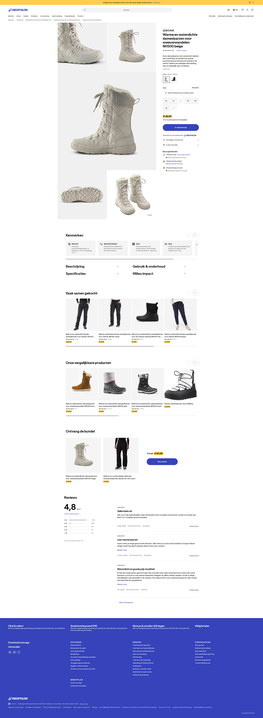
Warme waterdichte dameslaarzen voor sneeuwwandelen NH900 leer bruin (80, 405)
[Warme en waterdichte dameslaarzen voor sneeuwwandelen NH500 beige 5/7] (131, 194)
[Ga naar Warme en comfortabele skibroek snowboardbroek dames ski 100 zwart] (120, 455)
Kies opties (162, 462)
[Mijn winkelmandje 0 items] (252, 9)
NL (237, 10)
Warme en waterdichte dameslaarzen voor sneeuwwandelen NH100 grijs (114, 405)
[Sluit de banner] (253, 2)
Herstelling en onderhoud (244, 16)
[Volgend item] (194, 234)
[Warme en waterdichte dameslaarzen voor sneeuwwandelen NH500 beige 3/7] (107, 121)
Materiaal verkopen (225, 16)
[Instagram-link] (19, 652)
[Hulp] (242, 9)
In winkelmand (181, 127)
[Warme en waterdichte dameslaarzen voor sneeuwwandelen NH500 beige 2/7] (82, 47)
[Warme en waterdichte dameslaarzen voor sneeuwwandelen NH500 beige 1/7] (131, 47)
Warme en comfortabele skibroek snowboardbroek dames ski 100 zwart (119, 477)
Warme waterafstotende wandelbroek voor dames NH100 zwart (115, 335)
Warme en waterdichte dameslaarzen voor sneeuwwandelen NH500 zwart (147, 405)
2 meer (149, 215)
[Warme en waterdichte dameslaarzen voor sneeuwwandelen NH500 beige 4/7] (82, 194)
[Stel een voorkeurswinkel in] (228, 9)
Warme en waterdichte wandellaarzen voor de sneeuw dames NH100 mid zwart (147, 335)
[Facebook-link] (10, 652)
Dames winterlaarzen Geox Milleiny (178, 404)
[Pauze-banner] (249, 2)
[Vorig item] (188, 234)
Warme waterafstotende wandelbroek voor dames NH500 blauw (180, 335)
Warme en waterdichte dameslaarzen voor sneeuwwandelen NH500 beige (81, 477)
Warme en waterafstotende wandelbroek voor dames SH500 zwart (80, 335)
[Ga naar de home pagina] (18, 10)
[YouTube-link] (14, 652)
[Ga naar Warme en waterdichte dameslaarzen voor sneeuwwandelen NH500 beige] (83, 455)
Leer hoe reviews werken (72, 541)
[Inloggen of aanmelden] (247, 9)
